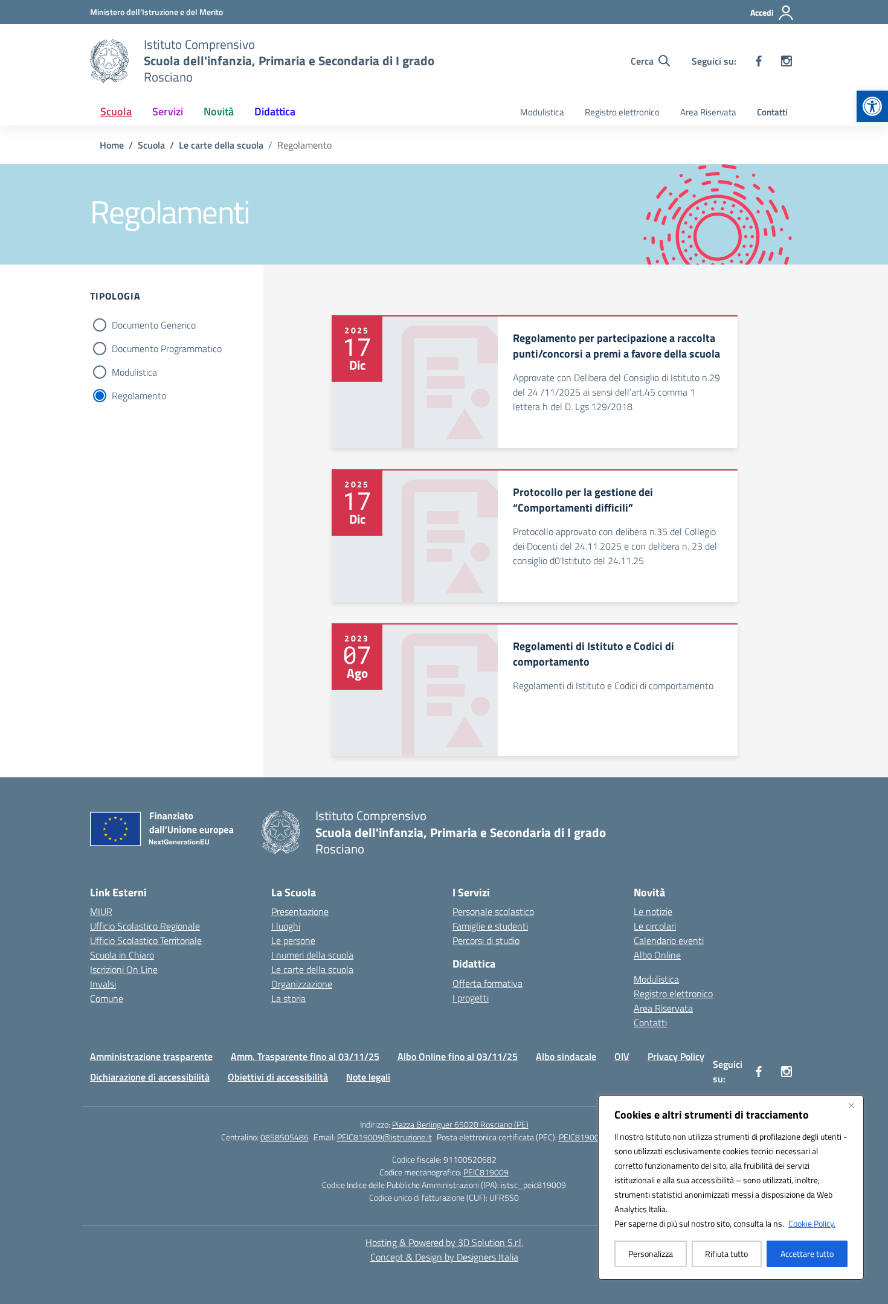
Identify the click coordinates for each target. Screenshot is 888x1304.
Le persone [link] (293, 940)
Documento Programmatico (167, 348)
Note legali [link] (368, 1077)
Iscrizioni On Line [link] (124, 969)
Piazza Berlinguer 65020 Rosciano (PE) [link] (460, 1124)
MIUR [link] (101, 911)
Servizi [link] (167, 111)
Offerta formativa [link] (487, 983)
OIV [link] (621, 1056)
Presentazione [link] (300, 911)
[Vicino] (851, 1105)
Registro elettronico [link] (622, 112)
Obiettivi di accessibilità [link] (278, 1077)
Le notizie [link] (653, 911)
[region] (731, 1187)
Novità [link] (219, 111)
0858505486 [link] (284, 1137)
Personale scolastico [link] (493, 911)
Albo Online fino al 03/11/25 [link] (457, 1056)
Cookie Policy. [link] (811, 1223)
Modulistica (134, 372)
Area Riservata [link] (708, 112)
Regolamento (139, 395)
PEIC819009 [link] (486, 1172)
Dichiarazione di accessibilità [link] (150, 1077)
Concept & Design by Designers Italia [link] (444, 1257)
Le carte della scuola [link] (312, 969)
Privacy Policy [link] (676, 1056)
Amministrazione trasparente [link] (151, 1056)
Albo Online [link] (657, 955)
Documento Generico (154, 325)
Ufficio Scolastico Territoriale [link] (146, 940)
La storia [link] (288, 998)
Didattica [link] (274, 111)
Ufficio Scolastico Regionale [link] (145, 926)
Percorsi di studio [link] (486, 940)
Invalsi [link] (103, 984)
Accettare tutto (807, 1253)
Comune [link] (106, 998)
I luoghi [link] (285, 926)
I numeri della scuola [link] (312, 955)
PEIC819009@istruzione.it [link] (384, 1137)
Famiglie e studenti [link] (490, 926)
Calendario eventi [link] (669, 940)
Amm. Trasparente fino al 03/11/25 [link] (305, 1056)
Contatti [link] (772, 112)
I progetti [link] (470, 998)
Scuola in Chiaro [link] (122, 955)
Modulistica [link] (542, 112)
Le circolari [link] (655, 926)
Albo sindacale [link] (566, 1056)
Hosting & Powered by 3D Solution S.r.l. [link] (444, 1242)
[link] (872, 106)
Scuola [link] (116, 111)
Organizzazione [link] (301, 984)
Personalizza (650, 1253)
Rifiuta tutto (726, 1253)
